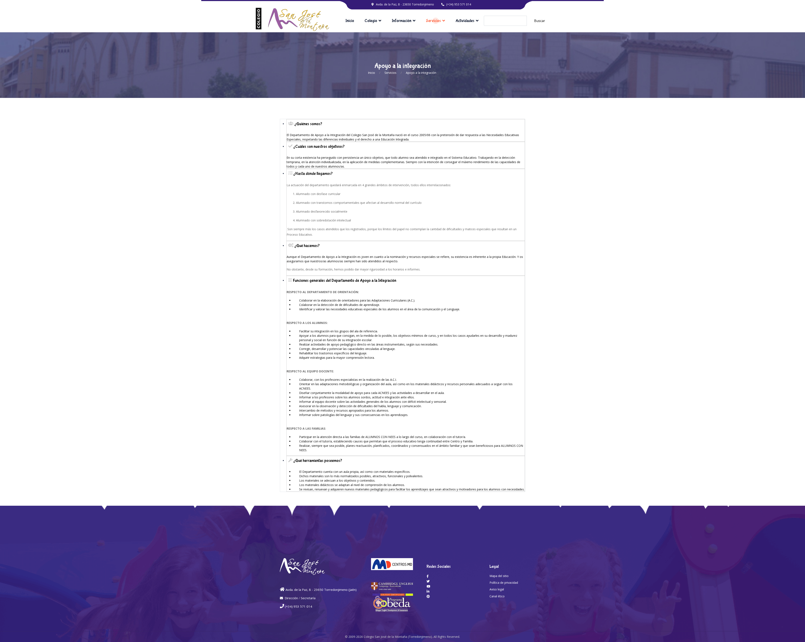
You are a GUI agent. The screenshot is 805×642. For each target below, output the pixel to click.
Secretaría (308, 598)
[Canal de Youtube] (428, 586)
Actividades (465, 20)
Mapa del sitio (499, 576)
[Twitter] (428, 581)
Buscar (539, 20)
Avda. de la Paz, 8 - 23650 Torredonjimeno (405, 4)
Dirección (291, 598)
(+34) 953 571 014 (458, 4)
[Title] (427, 576)
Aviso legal (496, 589)
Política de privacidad (503, 583)
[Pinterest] (428, 596)
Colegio (371, 20)
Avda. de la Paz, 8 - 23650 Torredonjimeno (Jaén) (321, 589)
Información (401, 20)
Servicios (433, 20)
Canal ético (497, 596)
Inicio (349, 20)
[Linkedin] (428, 591)
